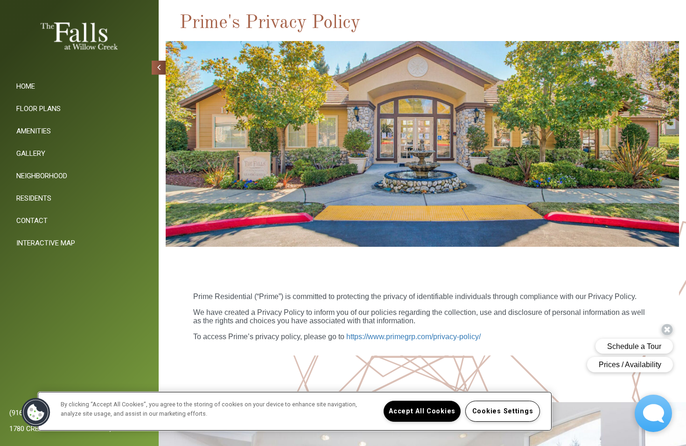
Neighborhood (41, 176)
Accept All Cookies (422, 411)
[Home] (79, 36)
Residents (33, 198)
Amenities (33, 131)
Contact (32, 220)
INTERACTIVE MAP (45, 243)
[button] (36, 412)
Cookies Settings (502, 411)
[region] (294, 411)
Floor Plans (38, 109)
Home (25, 86)
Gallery (30, 153)
